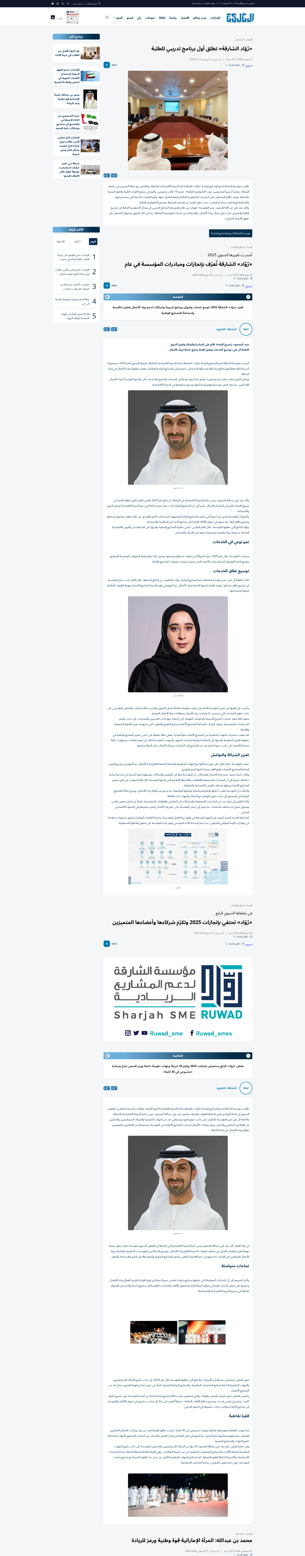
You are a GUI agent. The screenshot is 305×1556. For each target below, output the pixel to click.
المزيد (119, 18)
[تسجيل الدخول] (99, 4)
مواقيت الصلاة (210, 3)
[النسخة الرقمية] (72, 18)
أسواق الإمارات (237, 247)
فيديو (130, 18)
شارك (114, 64)
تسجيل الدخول (92, 4)
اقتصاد (185, 18)
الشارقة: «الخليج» (226, 329)
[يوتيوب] (52, 4)
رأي (139, 18)
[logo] (240, 18)
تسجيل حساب (78, 4)
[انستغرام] (58, 4)
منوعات (150, 18)
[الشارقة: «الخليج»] (246, 329)
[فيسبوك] (68, 4)
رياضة (173, 18)
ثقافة (162, 18)
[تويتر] (63, 4)
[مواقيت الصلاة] (53, 18)
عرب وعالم (199, 18)
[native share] (107, 65)
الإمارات (215, 18)
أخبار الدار (239, 39)
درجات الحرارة (197, 3)
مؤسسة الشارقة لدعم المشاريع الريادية (230, 233)
